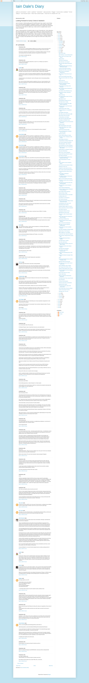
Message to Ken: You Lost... (64, 291)
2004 (59, 304)
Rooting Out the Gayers (63, 284)
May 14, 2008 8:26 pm (23, 124)
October (60, 44)
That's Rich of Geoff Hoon (63, 60)
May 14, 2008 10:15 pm (23, 252)
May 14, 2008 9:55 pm (23, 235)
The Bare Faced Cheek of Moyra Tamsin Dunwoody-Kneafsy (66, 201)
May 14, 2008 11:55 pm (23, 444)
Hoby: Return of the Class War (64, 115)
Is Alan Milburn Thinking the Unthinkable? (64, 174)
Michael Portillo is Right (63, 193)
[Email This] (30, 41)
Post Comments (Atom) (25, 667)
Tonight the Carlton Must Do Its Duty (65, 168)
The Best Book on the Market (64, 117)
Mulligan (20, 578)
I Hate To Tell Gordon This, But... (64, 289)
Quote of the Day (62, 80)
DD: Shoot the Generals (63, 199)
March (60, 294)
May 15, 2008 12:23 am (23, 499)
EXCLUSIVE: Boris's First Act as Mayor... (66, 288)
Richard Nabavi (21, 156)
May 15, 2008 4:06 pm (23, 644)
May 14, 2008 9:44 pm (23, 221)
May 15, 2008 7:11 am (23, 548)
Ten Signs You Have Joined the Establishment (64, 225)
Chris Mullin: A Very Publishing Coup (65, 90)
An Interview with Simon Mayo (64, 129)
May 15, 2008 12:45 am (23, 514)
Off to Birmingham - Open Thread (64, 143)
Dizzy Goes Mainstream (63, 150)
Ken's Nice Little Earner (63, 242)
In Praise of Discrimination (63, 281)
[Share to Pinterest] (35, 41)
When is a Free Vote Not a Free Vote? (65, 178)
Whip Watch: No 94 (62, 98)
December (61, 41)
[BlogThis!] (32, 41)
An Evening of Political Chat (64, 218)
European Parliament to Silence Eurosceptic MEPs (64, 84)
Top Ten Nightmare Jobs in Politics (65, 265)
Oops (60, 161)
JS (59, 315)
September (61, 45)
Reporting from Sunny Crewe (64, 212)
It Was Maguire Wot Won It (63, 139)
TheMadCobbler (22, 276)
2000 (59, 307)
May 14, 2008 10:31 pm (23, 319)
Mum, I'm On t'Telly (62, 53)
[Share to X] (33, 41)
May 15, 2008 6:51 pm (23, 661)
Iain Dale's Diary (30, 6)
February (60, 296)
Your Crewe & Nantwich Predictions (65, 142)
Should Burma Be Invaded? (64, 204)
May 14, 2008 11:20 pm (23, 387)
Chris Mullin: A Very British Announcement (63, 250)
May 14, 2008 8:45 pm (23, 174)
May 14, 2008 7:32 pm (23, 64)
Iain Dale (60, 313)
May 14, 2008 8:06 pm (23, 116)
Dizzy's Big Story (62, 279)
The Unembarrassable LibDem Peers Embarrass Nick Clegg (65, 157)
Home (35, 665)
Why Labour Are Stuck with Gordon (65, 118)
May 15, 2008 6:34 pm (23, 651)
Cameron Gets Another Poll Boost (65, 68)
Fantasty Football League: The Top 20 (65, 206)
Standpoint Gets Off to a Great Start (65, 69)
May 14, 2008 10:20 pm (23, 272)
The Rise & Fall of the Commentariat (65, 282)
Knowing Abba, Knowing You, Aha (65, 100)
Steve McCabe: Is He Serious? (64, 61)
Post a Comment (20, 663)
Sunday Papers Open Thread (64, 108)
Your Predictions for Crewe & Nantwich (66, 145)
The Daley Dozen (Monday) (64, 248)
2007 (59, 299)
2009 (59, 38)
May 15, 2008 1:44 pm (23, 610)
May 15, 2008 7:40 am (23, 561)
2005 (59, 302)
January (60, 297)
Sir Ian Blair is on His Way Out (64, 197)
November (61, 42)
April (60, 293)
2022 (59, 33)
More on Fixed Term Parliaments (64, 222)
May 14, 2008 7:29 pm (23, 56)
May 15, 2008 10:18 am (23, 574)
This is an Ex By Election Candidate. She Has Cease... (65, 132)
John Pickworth (21, 518)
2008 (59, 39)
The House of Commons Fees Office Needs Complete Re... (65, 104)
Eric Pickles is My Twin (63, 209)
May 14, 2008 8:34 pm (23, 130)
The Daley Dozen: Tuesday (63, 240)
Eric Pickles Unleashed (63, 155)
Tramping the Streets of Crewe (64, 210)
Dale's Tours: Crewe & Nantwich (64, 152)
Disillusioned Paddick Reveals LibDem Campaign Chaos (66, 259)
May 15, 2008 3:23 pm (23, 638)
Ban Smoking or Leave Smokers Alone (65, 54)
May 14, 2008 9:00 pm (23, 195)
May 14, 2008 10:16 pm (23, 258)
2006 (59, 301)
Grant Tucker (61, 312)
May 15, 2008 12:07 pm (23, 590)
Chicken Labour (62, 124)
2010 (59, 36)
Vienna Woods (21, 134)
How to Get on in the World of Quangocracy (64, 72)
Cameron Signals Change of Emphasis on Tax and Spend (66, 189)
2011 (59, 35)
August (60, 47)
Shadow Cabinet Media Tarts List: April (65, 268)
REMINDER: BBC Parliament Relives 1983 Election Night (65, 66)
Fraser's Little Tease (62, 274)
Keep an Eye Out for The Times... (64, 272)
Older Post (51, 665)
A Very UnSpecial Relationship (64, 187)
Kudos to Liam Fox (62, 133)
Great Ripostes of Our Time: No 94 (65, 203)
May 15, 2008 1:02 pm (23, 601)
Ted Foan (20, 262)
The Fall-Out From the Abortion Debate (65, 165)
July (60, 48)
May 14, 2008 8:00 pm (23, 104)
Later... (60, 257)
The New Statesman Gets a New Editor (66, 194)
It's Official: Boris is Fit (62, 196)
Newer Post (18, 665)
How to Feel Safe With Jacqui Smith (65, 76)
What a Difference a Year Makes (64, 232)
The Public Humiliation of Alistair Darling (66, 229)
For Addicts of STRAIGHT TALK (64, 120)
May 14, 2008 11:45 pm (23, 426)
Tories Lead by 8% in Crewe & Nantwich (66, 207)
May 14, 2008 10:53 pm (23, 331)
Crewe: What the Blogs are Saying (65, 135)
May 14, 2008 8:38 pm (23, 141)
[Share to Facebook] (34, 41)
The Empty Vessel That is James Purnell (66, 278)
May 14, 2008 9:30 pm (23, 212)
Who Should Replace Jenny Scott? (65, 125)
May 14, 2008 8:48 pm (23, 184)
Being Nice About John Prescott (64, 261)
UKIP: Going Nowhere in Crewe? (64, 159)
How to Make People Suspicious (64, 191)
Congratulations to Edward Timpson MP (66, 140)
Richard (20, 565)
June (60, 50)
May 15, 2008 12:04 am (23, 484)
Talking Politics (61, 58)
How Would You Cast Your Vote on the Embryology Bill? (65, 183)
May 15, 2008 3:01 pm (23, 619)
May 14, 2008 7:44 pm (23, 94)
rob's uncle (21, 502)
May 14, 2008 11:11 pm (23, 340)
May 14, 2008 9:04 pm (23, 206)
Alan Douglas (21, 299)
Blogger (49, 674)
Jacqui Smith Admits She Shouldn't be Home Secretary (65, 217)
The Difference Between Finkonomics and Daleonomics (65, 177)
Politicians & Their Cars (63, 166)
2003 (59, 305)
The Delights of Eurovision (63, 112)
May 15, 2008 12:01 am (23, 470)
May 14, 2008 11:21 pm (23, 415)
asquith (20, 67)
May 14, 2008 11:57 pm (23, 455)
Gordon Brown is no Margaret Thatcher (66, 149)
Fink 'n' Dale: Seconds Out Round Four (66, 169)
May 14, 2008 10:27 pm (23, 295)
